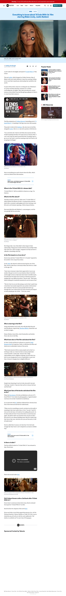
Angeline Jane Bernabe (11, 65)
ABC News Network (7, 591)
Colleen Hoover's (20, 121)
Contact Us (37, 592)
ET (16, 402)
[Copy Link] (36, 66)
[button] (4, 5)
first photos (12, 395)
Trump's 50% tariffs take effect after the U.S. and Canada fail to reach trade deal (33, 1)
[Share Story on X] (30, 66)
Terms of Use (59, 591)
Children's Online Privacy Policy (33, 591)
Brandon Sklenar (24, 328)
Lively (11, 129)
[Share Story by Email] (33, 66)
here (18, 474)
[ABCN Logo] (10, 5)
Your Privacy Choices (30, 592)
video (9, 263)
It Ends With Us (29, 71)
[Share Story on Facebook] (27, 66)
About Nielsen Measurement (52, 591)
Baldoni (20, 127)
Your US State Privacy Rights (22, 591)
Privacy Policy (13, 591)
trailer (10, 77)
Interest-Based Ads (42, 591)
